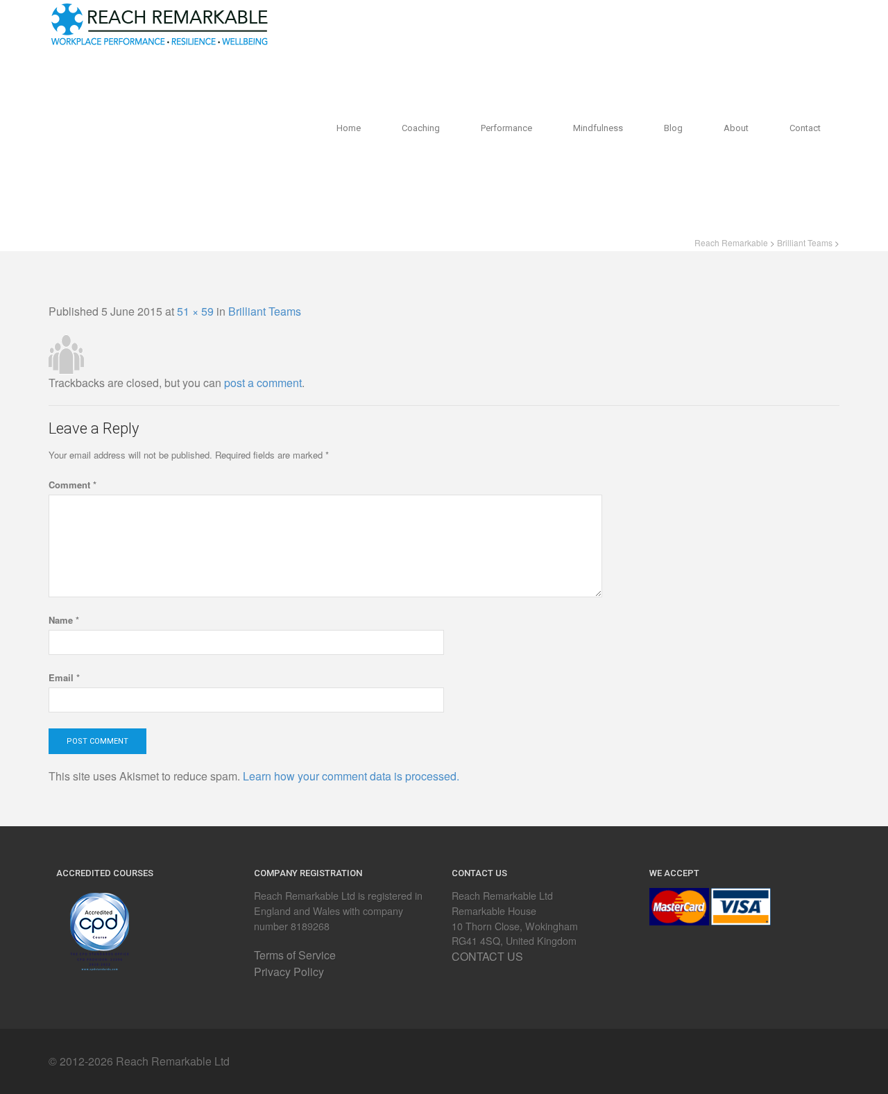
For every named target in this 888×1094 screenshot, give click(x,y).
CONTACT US (487, 956)
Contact (805, 128)
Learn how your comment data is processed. (351, 776)
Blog (673, 128)
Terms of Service (295, 955)
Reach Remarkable (731, 242)
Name (64, 619)
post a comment (263, 383)
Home (348, 128)
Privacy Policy (289, 972)
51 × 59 (195, 311)
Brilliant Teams (804, 242)
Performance (506, 128)
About (736, 128)
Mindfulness (598, 128)
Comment (72, 484)
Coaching (421, 128)
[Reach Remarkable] (160, 21)
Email (64, 677)
